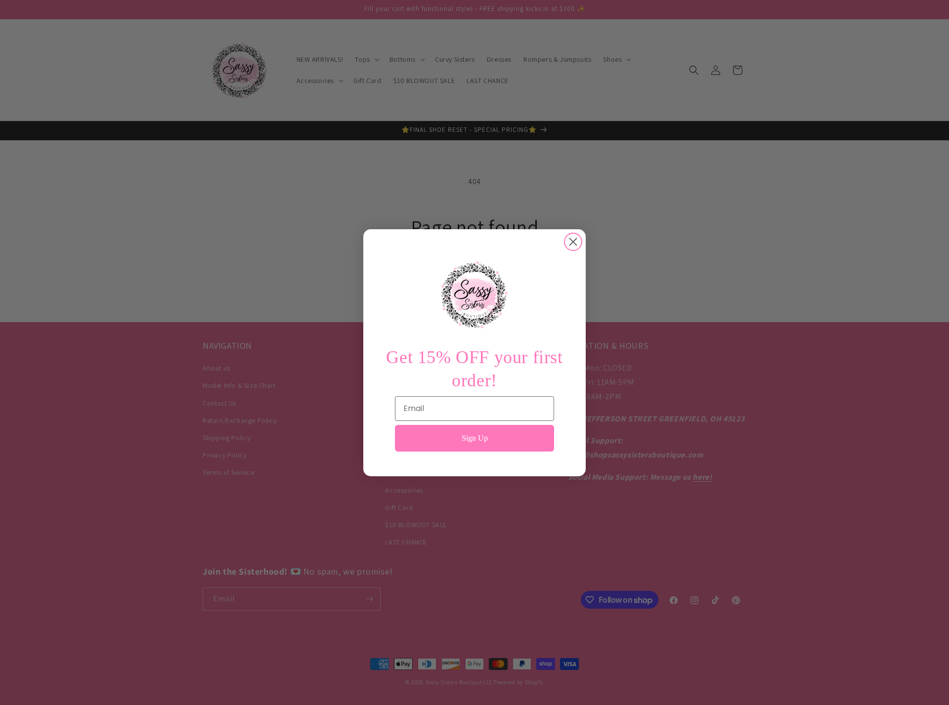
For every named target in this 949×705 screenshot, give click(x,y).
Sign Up (475, 437)
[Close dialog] (573, 241)
